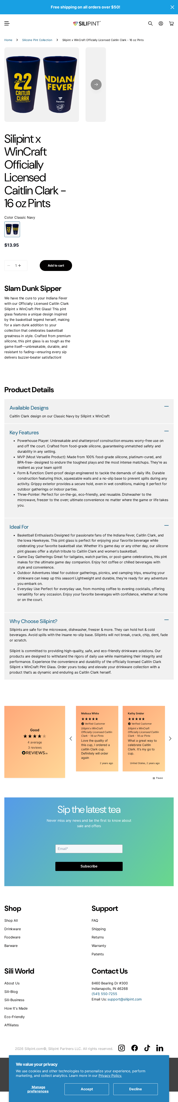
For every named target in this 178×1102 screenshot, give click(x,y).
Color (19, 217)
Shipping (99, 929)
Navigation (6, 23)
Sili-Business (14, 1000)
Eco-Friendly (14, 1017)
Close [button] (172, 7)
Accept (87, 1089)
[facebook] (134, 1048)
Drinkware (12, 929)
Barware (11, 945)
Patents (98, 954)
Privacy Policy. (110, 1075)
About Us (12, 983)
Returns (98, 937)
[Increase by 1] (19, 265)
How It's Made (16, 1008)
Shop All (11, 920)
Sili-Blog (11, 991)
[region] (120, 739)
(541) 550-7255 (104, 994)
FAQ (95, 920)
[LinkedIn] (159, 1048)
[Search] (150, 23)
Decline (135, 1089)
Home (8, 40)
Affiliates (11, 1025)
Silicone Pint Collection (37, 40)
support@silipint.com (124, 999)
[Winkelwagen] (171, 23)
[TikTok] (147, 1048)
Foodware (12, 937)
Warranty (99, 945)
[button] (96, 84)
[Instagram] (121, 1048)
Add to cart (56, 265)
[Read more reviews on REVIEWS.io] (35, 753)
